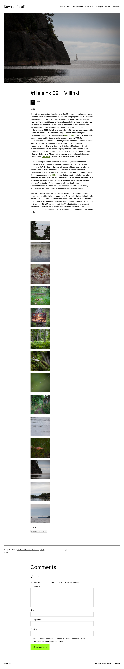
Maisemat (35, 550)
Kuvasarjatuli (14, 7)
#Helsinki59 (21, 550)
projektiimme (53, 175)
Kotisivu (34, 629)
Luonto (28, 550)
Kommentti (35, 587)
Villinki (42, 550)
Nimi (33, 610)
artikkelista (46, 157)
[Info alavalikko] (70, 6)
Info (68, 7)
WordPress (116, 663)
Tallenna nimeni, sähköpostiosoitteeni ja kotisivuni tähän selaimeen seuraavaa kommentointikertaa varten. (59, 640)
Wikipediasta (69, 135)
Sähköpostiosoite (38, 620)
